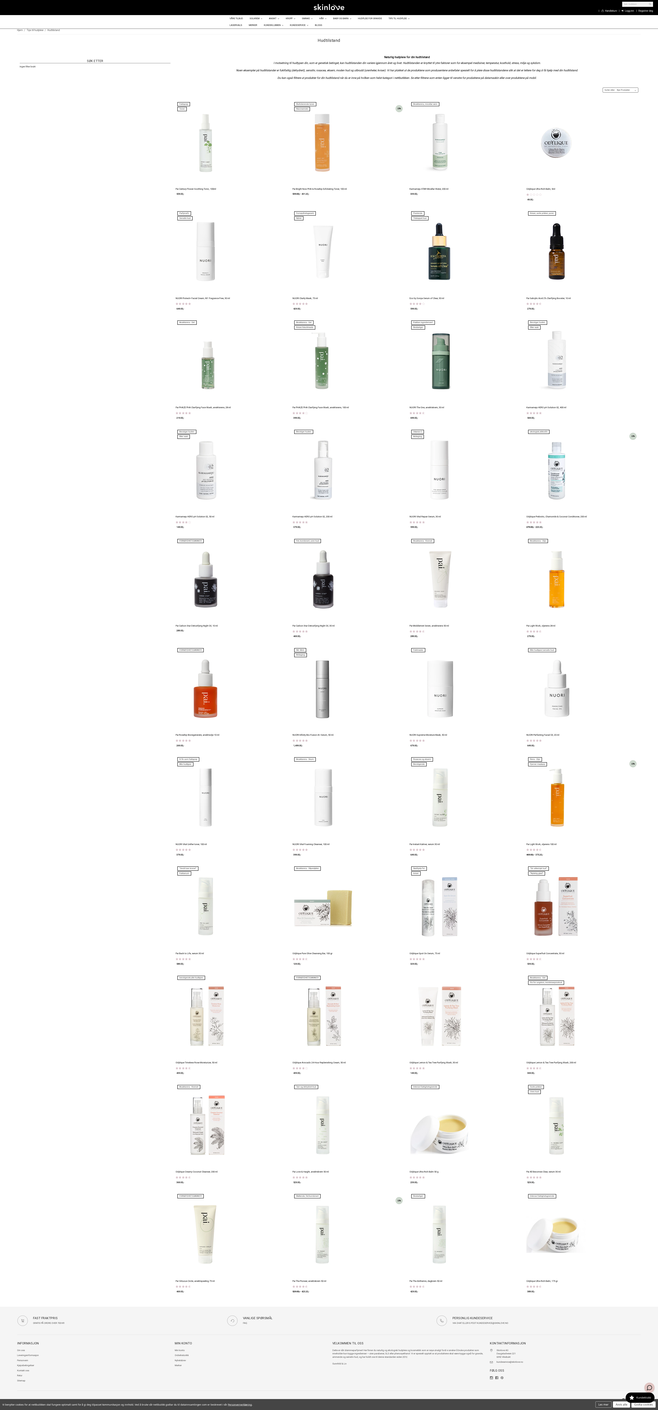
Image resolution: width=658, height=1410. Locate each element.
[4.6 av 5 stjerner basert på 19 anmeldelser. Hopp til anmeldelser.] (418, 1286)
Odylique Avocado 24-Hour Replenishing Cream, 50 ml (319, 1062)
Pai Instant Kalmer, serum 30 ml (425, 844)
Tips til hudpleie (398, 18)
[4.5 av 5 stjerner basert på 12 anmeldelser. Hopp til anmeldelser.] (301, 1286)
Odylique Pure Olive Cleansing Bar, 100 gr (312, 953)
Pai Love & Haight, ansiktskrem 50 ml (311, 1171)
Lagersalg (236, 25)
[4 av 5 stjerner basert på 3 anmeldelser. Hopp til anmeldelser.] (184, 522)
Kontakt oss (23, 1370)
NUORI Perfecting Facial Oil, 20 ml (542, 735)
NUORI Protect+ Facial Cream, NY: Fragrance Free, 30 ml (203, 298)
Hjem (20, 30)
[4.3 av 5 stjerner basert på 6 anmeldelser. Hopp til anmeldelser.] (184, 1068)
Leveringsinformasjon (28, 1355)
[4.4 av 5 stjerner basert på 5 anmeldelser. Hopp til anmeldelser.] (534, 631)
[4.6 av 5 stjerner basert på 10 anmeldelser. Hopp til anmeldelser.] (534, 1286)
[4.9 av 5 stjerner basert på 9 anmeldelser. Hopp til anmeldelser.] (418, 959)
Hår (321, 18)
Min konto (180, 1350)
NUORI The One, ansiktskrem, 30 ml (427, 407)
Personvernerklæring (240, 1404)
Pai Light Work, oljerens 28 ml (540, 625)
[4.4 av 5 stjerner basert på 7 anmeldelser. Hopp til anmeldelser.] (534, 959)
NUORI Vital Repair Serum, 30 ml (425, 516)
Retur (19, 1375)
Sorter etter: (610, 90)
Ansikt (273, 18)
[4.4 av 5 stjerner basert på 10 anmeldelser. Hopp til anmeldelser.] (418, 631)
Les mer (603, 1404)
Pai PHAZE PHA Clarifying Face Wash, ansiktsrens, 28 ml (203, 407)
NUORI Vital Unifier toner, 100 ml (191, 844)
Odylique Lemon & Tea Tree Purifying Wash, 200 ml (551, 1062)
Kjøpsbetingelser (25, 1365)
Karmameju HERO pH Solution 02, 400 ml (546, 407)
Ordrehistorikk (182, 1355)
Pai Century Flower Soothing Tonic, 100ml (196, 189)
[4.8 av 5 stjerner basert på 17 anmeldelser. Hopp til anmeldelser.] (301, 1177)
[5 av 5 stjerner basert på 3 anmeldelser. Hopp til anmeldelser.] (184, 303)
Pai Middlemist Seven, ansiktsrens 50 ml (429, 625)
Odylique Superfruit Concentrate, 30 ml (545, 953)
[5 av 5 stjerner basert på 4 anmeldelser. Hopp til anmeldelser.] (301, 522)
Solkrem (255, 18)
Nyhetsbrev (180, 1360)
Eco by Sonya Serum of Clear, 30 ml (427, 298)
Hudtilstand (53, 30)
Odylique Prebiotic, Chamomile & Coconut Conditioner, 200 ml (556, 516)
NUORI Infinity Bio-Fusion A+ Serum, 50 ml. (313, 735)
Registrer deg (645, 10)
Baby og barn (341, 18)
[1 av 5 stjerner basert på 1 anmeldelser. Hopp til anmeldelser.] (534, 194)
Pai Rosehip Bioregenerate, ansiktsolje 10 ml (197, 735)
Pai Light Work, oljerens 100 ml (541, 844)
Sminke (306, 18)
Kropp (289, 18)
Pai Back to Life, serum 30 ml (190, 953)
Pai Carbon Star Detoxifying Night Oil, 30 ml (314, 625)
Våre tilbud (236, 18)
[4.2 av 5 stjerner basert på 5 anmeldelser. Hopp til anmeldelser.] (301, 413)
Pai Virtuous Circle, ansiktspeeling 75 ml (195, 1281)
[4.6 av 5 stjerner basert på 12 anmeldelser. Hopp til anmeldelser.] (418, 413)
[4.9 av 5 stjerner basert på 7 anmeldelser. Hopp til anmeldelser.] (418, 740)
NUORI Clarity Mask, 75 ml (305, 298)
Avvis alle (621, 1404)
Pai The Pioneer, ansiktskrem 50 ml (309, 1281)
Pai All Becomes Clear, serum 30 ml (543, 1171)
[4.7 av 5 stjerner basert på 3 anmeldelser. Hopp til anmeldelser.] (301, 959)
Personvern (22, 1360)
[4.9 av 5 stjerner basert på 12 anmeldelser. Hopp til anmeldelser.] (301, 849)
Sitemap (21, 1380)
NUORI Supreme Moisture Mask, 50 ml (428, 735)
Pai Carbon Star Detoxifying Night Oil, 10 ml (197, 625)
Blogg (318, 25)
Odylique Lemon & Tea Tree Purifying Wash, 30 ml (434, 1062)
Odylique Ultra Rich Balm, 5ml (540, 189)
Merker (253, 25)
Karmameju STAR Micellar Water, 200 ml (429, 189)
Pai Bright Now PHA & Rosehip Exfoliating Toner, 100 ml (320, 189)
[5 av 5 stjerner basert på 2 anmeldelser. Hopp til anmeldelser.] (184, 413)
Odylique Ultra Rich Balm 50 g (424, 1171)
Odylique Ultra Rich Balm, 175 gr (542, 1281)
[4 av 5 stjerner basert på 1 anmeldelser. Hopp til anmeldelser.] (418, 303)
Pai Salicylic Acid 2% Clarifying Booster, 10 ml (548, 298)
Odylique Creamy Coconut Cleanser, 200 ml (197, 1171)
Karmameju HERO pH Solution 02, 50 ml (195, 516)
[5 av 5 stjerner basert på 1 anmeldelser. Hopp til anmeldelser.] (301, 303)
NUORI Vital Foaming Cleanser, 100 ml (311, 844)
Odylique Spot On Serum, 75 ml (425, 953)
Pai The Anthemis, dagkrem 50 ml (426, 1281)
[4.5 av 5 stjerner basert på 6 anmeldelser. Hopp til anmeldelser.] (534, 303)
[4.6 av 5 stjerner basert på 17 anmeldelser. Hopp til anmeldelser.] (534, 849)
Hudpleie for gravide (370, 18)
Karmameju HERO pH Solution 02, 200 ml (312, 516)
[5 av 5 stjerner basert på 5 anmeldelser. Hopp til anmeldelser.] (418, 522)
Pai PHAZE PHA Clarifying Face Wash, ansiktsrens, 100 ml (321, 407)
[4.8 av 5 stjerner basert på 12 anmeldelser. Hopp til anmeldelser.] (184, 959)
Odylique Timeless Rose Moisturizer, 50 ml (196, 1062)
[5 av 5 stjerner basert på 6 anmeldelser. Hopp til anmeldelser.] (534, 413)
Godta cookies (643, 1404)
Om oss (21, 1350)
